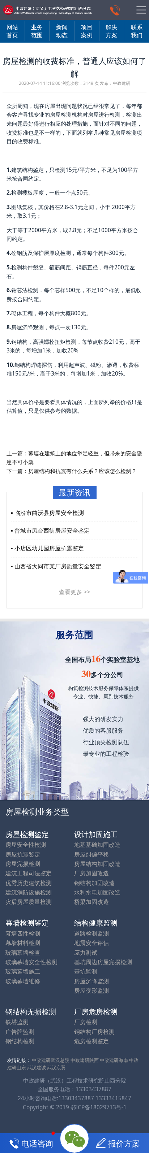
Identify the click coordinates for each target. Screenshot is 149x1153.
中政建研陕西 (85, 1060)
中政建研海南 (114, 1060)
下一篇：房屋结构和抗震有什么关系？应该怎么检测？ (72, 471)
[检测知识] (47, 10)
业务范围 (37, 31)
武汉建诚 (36, 1067)
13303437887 (93, 1089)
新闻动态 (62, 31)
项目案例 (87, 31)
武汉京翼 (56, 1067)
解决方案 (111, 31)
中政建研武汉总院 (50, 1060)
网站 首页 (12, 31)
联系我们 (136, 31)
